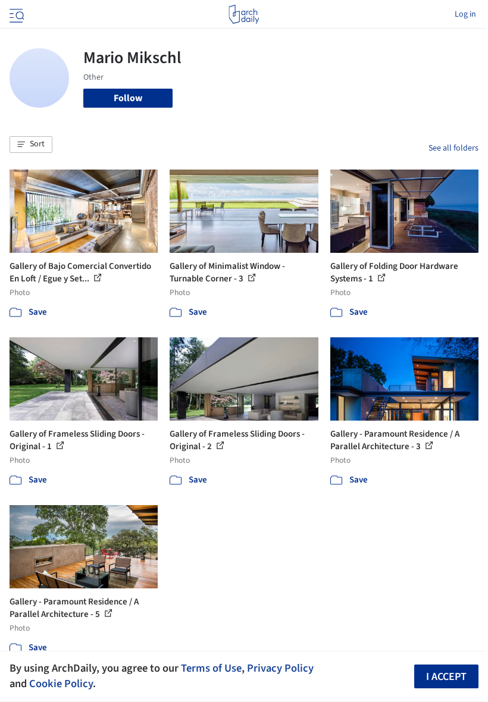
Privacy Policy (280, 668)
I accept (446, 676)
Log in (465, 14)
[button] (31, 144)
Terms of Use (211, 668)
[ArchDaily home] (244, 14)
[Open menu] (15, 14)
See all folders (453, 148)
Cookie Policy (61, 683)
